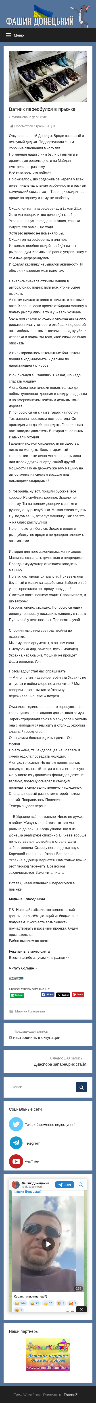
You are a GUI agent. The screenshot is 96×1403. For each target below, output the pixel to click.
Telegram (32, 1143)
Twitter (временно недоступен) (50, 1125)
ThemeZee (72, 1394)
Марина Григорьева (30, 1011)
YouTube (32, 1162)
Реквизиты (18, 951)
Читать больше (21, 968)
